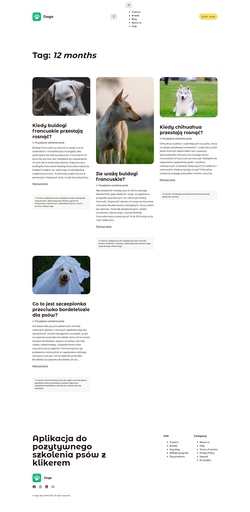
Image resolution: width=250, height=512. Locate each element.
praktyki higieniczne (69, 383)
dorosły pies (80, 198)
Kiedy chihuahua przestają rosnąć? (181, 129)
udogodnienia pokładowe (45, 385)
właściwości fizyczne (67, 203)
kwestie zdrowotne (106, 243)
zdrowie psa (61, 385)
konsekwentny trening (191, 194)
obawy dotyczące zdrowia (57, 201)
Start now (208, 16)
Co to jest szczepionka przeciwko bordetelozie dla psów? (61, 309)
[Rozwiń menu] (114, 16)
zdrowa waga (47, 206)
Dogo (48, 16)
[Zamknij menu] (129, 5)
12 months (39, 198)
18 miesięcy (176, 194)
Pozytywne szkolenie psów (49, 142)
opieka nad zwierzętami (77, 380)
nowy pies (119, 243)
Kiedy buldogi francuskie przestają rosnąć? (57, 131)
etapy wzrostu (41, 201)
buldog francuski (51, 198)
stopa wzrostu (52, 203)
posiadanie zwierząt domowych (48, 383)
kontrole (142, 241)
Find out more (40, 183)
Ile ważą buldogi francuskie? (117, 176)
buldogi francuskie (67, 198)
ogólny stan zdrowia (170, 196)
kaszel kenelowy (51, 380)
